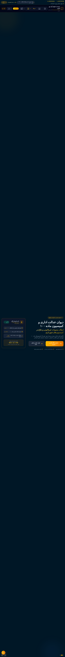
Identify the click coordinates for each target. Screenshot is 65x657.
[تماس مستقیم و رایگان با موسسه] (3, 653)
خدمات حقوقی (39, 9)
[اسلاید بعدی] (2, 655)
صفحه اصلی (45, 9)
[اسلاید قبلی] (5, 655)
